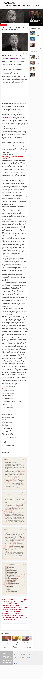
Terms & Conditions (7, 657)
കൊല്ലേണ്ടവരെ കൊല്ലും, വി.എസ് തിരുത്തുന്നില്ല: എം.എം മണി (14, 601)
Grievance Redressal (7, 660)
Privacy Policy (6, 656)
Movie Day (28, 656)
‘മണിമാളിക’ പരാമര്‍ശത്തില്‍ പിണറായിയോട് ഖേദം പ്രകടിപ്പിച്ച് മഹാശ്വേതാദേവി (14, 617)
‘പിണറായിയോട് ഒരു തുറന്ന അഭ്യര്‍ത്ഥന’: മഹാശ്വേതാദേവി (13, 605)
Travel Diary (22, 654)
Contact (5, 658)
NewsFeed (28, 657)
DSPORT (33, 5)
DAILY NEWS (15, 5)
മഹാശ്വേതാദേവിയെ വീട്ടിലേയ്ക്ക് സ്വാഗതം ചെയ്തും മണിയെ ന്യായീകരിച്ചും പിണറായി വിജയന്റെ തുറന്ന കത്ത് (14, 610)
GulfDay (21, 658)
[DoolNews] (9, 3)
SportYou (22, 657)
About (4, 653)
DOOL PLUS (38, 5)
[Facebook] (14, 663)
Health (15, 657)
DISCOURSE (23, 5)
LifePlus (21, 656)
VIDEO (19, 5)
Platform (28, 654)
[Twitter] (16, 663)
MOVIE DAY (28, 5)
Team (4, 654)
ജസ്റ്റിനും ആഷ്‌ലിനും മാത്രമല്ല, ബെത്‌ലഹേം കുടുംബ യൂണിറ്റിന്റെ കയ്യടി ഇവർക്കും (35, 20)
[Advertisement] (15, 96)
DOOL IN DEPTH (8, 5)
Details (15, 658)
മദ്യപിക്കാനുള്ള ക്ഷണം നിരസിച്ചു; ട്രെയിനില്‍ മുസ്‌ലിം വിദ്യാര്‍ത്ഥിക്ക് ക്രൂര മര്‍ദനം (38, 77)
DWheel (15, 656)
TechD (15, 654)
